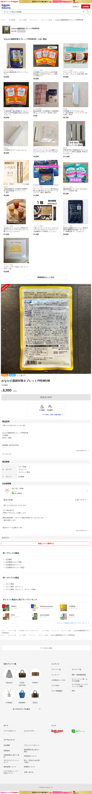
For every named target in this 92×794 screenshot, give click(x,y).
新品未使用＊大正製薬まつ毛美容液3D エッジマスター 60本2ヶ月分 (45, 112)
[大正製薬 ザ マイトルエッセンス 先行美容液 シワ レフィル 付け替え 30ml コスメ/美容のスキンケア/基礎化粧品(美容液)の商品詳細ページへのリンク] (75, 94)
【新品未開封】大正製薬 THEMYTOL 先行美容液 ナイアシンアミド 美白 (16, 190)
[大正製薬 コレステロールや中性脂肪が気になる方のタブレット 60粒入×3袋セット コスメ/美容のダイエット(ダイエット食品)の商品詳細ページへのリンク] (46, 55)
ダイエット (34, 20)
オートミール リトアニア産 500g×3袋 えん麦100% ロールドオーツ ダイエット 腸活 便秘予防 (45, 190)
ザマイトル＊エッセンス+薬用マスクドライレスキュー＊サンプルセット (45, 151)
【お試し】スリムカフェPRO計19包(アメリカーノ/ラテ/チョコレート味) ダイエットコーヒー (16, 229)
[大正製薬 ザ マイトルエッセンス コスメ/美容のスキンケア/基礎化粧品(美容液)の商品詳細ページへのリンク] (16, 133)
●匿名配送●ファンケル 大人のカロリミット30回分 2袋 (75, 190)
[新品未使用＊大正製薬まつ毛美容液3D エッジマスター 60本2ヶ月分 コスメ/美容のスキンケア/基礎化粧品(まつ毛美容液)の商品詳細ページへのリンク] (46, 94)
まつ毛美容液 (37, 109)
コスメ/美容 (22, 20)
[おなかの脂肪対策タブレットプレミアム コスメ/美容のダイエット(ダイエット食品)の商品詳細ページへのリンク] (16, 55)
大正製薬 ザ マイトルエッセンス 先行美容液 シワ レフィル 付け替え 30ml (75, 112)
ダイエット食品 (46, 20)
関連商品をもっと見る (46, 277)
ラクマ (3, 20)
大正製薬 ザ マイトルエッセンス (15, 150)
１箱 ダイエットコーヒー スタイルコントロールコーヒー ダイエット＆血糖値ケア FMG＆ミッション (45, 229)
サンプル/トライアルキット (41, 148)
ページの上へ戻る (46, 648)
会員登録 (86, 6)
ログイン (76, 6)
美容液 (65, 109)
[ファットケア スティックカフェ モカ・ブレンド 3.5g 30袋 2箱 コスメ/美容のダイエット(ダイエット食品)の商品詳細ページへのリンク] (75, 55)
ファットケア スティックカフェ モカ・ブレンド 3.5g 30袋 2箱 (75, 73)
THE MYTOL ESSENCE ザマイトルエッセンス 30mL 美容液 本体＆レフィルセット (75, 151)
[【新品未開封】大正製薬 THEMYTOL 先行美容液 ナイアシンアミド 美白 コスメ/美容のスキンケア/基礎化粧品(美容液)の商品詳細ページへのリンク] (16, 172)
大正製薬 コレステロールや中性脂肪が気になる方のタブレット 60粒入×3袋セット (45, 74)
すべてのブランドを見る (21, 709)
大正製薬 (12, 20)
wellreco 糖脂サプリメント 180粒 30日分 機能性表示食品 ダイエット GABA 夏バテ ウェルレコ (75, 229)
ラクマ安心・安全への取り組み (51, 414)
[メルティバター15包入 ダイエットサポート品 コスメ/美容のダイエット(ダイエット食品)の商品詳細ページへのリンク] (16, 250)
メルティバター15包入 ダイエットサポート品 (16, 268)
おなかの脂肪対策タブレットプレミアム (16, 73)
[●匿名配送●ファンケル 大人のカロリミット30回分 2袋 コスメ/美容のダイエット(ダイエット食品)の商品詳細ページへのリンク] (75, 172)
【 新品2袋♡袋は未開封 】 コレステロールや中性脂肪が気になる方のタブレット (16, 112)
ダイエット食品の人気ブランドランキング (72, 623)
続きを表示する (82, 450)
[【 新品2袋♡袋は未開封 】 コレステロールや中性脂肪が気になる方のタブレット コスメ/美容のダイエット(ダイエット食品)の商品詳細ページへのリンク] (16, 94)
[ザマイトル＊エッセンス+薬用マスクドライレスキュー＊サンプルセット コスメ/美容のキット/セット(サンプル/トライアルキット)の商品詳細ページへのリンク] (46, 133)
